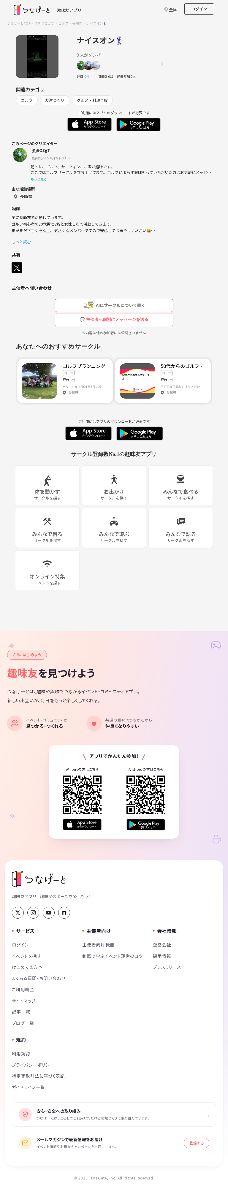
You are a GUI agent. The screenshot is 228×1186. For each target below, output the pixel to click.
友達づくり (54, 100)
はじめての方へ (27, 967)
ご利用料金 (23, 989)
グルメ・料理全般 (92, 100)
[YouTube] (49, 913)
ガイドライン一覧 (28, 1087)
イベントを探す (26, 956)
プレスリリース (167, 967)
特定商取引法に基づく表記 (38, 1076)
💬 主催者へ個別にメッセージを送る (114, 319)
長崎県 (77, 23)
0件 (88, 76)
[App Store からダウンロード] (82, 824)
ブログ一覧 (23, 1023)
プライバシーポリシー (33, 1065)
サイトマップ (24, 1001)
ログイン (199, 9)
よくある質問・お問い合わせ (39, 978)
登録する (196, 1142)
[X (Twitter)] (18, 913)
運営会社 (162, 944)
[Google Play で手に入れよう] (145, 824)
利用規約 (21, 1053)
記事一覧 (21, 1012)
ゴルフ (63, 23)
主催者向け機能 (98, 944)
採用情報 (162, 956)
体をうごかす (44, 23)
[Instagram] (33, 913)
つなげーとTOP (19, 23)
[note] (64, 913)
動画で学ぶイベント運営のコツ (112, 956)
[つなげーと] (39, 879)
